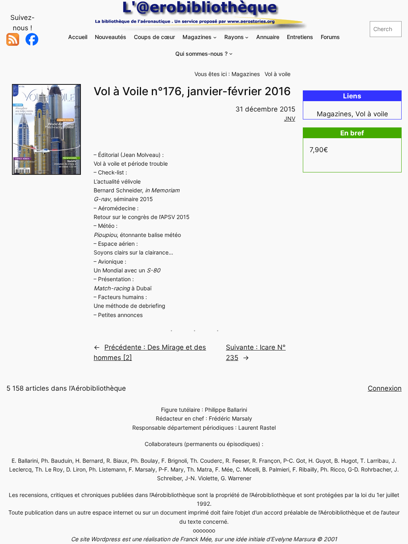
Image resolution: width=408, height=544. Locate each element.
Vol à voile (277, 73)
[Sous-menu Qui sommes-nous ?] (231, 53)
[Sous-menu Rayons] (247, 37)
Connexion (385, 388)
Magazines (245, 73)
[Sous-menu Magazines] (215, 37)
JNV (289, 118)
